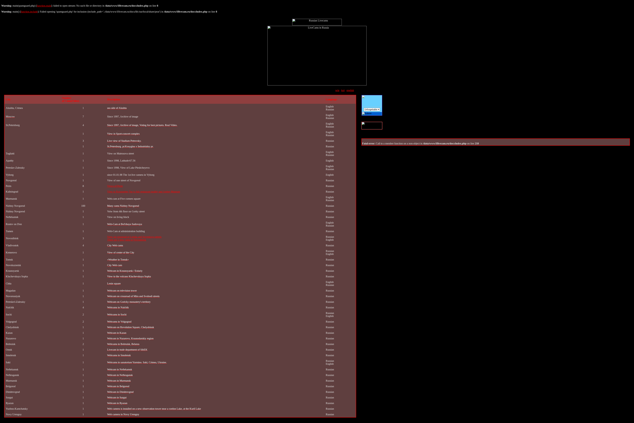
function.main (44, 5)
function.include (29, 11)
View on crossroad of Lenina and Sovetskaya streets (134, 236)
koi (343, 90)
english (350, 90)
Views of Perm (115, 186)
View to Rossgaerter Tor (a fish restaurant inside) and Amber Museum (143, 191)
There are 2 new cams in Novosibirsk (126, 239)
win (337, 90)
